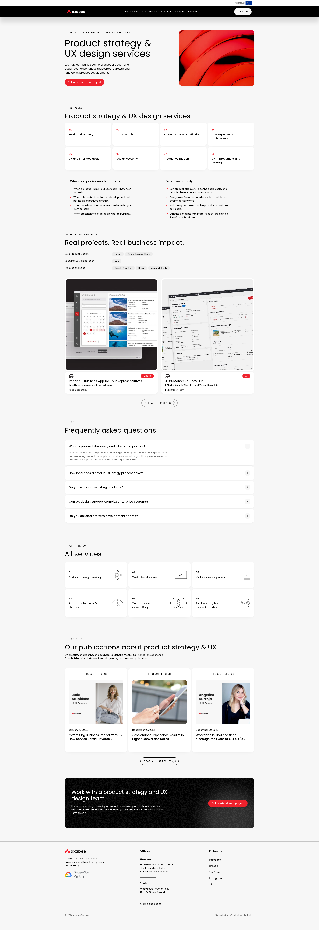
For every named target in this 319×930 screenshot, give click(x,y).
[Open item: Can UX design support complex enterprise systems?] (159, 501)
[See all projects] (159, 403)
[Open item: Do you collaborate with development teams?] (159, 516)
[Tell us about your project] (84, 82)
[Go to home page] (75, 851)
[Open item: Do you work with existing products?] (159, 487)
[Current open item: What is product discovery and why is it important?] (159, 452)
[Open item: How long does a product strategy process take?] (159, 473)
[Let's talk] (243, 11)
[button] (131, 11)
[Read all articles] (159, 761)
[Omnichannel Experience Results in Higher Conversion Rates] (159, 710)
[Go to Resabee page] (223, 603)
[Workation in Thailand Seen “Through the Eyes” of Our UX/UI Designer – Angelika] (223, 710)
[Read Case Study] (78, 389)
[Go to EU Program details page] (243, 3)
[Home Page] (75, 11)
